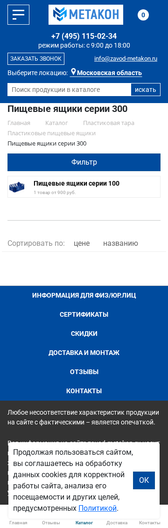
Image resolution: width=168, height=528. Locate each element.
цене (82, 243)
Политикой (97, 508)
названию (120, 243)
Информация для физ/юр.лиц (84, 295)
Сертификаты (84, 314)
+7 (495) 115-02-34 (84, 36)
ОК (144, 480)
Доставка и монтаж (84, 352)
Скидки (84, 333)
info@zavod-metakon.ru (125, 58)
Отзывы (84, 371)
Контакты (84, 391)
